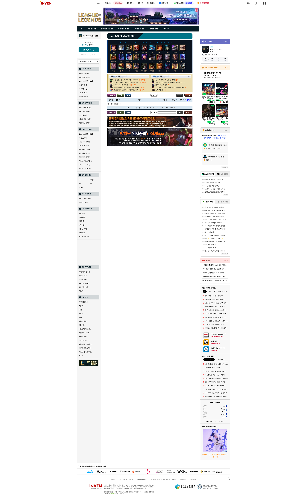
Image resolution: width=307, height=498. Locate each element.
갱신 (173, 100)
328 (167, 107)
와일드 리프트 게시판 (85, 161)
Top (80, 180)
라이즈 (182, 61)
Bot (91, 184)
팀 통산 (81, 221)
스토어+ (225, 67)
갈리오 (121, 52)
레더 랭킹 (82, 233)
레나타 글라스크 (145, 71)
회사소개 (113, 479)
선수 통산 (82, 225)
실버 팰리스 (82, 340)
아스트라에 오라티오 (85, 352)
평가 (188, 100)
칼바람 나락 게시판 (85, 169)
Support (81, 187)
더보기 (221, 421)
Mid (80, 184)
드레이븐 (175, 61)
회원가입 (83, 55)
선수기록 (82, 217)
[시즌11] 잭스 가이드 (160, 85)
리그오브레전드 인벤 (90, 36)
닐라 (152, 61)
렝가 (182, 71)
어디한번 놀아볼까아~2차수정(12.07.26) (125, 80)
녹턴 (121, 61)
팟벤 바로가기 (83, 302)
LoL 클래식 (84, 138)
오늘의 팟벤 (82, 279)
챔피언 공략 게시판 (85, 119)
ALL (121, 42)
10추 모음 (84, 89)
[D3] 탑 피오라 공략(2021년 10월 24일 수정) (168, 82)
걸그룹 (81, 314)
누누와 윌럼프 (129, 61)
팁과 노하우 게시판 (85, 108)
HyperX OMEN (84, 333)
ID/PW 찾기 (93, 55)
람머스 (121, 71)
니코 (144, 61)
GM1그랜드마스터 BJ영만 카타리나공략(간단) (169, 87)
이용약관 (130, 479)
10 (162, 107)
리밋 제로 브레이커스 (85, 344)
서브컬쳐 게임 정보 (85, 329)
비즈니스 (122, 479)
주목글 (120, 95)
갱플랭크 (129, 52)
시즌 (116, 100)
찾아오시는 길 (183, 479)
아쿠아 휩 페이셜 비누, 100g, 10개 (213, 273)
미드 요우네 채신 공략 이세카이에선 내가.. (125, 90)
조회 (181, 100)
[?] (188, 76)
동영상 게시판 (83, 202)
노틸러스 (113, 61)
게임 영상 (82, 325)
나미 (167, 52)
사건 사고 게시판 (84, 153)
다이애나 (167, 61)
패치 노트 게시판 (84, 111)
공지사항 (193, 479)
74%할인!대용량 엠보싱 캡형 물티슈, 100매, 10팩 (215, 269)
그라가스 (136, 52)
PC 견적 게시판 (84, 287)
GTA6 (81, 356)
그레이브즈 (144, 52)
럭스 (129, 71)
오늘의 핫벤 (82, 276)
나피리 (182, 52)
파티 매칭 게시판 (84, 157)
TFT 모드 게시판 (84, 165)
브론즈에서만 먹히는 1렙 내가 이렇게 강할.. (126, 87)
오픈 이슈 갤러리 (84, 272)
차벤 (80, 310)
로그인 (249, 3)
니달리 (136, 61)
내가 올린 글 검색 (128, 95)
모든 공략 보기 (111, 95)
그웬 (152, 52)
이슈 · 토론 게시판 (84, 149)
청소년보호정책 (155, 479)
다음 (171, 107)
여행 (80, 317)
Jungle (92, 180)
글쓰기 (188, 95)
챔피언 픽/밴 (83, 229)
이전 (128, 107)
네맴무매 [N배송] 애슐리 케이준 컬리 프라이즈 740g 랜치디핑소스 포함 (215, 265)
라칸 (113, 71)
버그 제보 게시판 (84, 123)
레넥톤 (152, 71)
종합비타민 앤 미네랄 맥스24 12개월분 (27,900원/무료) (215, 276)
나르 (159, 52)
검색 (96, 61)
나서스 (175, 52)
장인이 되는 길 (158, 90)
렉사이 (167, 71)
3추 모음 (84, 85)
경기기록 (82, 213)
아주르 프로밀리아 (85, 348)
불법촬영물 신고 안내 (169, 479)
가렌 (113, 52)
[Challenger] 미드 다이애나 (121, 85)
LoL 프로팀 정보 (84, 236)
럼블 (136, 71)
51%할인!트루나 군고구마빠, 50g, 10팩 (215, 280)
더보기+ (225, 41)
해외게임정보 (83, 321)
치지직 (81, 306)
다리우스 (159, 61)
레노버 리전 (82, 337)
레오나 (159, 71)
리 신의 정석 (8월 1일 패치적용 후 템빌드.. (125, 82)
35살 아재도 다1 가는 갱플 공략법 (165, 80)
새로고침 (224, 167)
